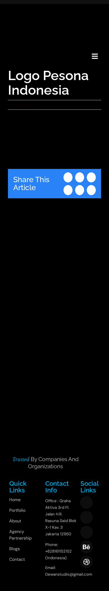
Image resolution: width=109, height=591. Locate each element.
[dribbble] (86, 562)
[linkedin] (86, 532)
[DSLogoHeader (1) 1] (14, 49)
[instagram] (86, 517)
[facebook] (86, 502)
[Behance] (86, 547)
